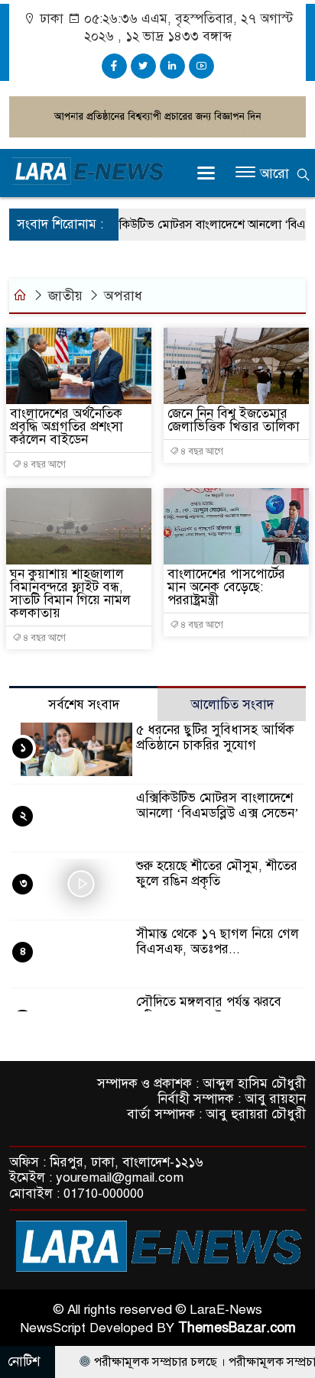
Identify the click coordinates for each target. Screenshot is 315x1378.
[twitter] (143, 66)
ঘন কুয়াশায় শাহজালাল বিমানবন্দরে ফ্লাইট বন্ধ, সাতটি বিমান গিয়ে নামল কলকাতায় (70, 593)
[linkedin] (172, 66)
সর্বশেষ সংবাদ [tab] (83, 705)
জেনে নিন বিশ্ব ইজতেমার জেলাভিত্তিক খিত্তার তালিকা (233, 420)
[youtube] (201, 66)
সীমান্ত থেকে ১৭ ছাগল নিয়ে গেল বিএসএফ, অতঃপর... (217, 941)
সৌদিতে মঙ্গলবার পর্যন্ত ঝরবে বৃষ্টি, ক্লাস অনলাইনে (208, 1009)
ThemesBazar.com (237, 1327)
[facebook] (114, 66)
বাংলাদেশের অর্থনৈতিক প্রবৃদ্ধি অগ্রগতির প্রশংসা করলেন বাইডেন (66, 427)
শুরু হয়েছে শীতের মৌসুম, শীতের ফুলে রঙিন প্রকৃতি (216, 873)
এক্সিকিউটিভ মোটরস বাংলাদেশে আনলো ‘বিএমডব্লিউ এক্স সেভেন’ (217, 805)
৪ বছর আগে (43, 464)
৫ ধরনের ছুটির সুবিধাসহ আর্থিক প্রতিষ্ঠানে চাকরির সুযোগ (215, 737)
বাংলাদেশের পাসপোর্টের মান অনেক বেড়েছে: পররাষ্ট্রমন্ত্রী (226, 587)
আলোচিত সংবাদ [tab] (232, 705)
